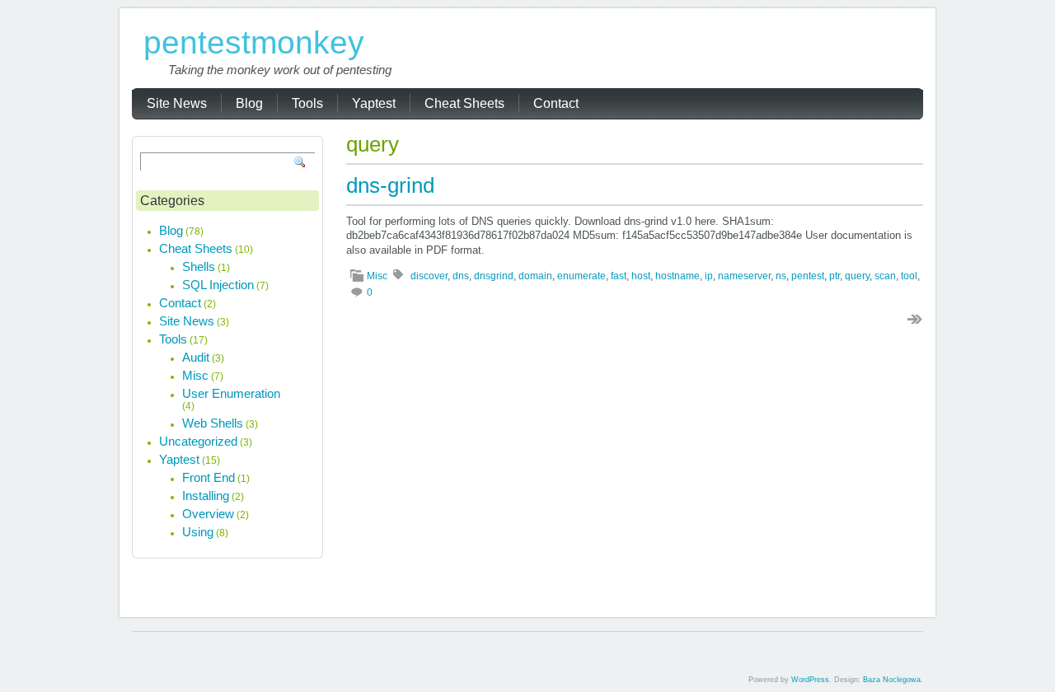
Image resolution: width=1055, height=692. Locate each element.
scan (885, 276)
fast (618, 276)
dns (460, 276)
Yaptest (179, 459)
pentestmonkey (253, 42)
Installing (205, 496)
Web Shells (212, 423)
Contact (180, 303)
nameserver (744, 276)
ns (781, 276)
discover (429, 276)
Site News (186, 321)
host (640, 276)
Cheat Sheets (195, 248)
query (857, 276)
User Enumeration (231, 393)
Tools (173, 339)
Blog (171, 230)
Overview (208, 514)
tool (909, 276)
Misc (377, 276)
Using (197, 532)
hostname (677, 276)
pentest (807, 276)
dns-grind (390, 185)
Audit (195, 357)
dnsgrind (493, 276)
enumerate (581, 276)
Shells (198, 267)
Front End (208, 477)
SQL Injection (218, 285)
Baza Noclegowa (892, 680)
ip (709, 276)
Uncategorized (198, 441)
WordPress (810, 680)
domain (535, 276)
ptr (834, 276)
